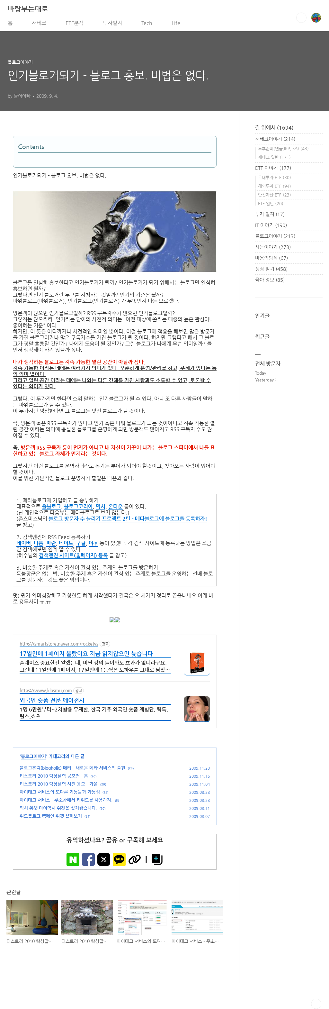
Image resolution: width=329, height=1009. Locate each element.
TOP (316, 1004)
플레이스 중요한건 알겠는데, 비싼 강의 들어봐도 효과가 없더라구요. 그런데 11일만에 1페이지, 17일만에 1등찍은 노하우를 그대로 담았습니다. (95, 667)
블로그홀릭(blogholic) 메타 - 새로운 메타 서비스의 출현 (72, 767)
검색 (301, 18)
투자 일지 (270, 214)
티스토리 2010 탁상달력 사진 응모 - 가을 (59, 783)
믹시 (100, 506)
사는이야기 (273, 247)
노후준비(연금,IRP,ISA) (283, 148)
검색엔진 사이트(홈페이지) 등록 (73, 555)
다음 (38, 543)
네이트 (66, 543)
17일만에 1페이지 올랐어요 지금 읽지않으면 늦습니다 (86, 653)
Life (176, 23)
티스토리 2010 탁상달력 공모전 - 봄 (54, 775)
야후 (93, 543)
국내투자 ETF (274, 177)
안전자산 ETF (274, 194)
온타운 (115, 506)
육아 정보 (270, 279)
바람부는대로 (28, 9)
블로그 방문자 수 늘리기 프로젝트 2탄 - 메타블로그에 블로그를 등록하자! (128, 519)
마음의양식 (271, 258)
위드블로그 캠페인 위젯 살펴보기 (51, 816)
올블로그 (51, 506)
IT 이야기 (271, 225)
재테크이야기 (275, 139)
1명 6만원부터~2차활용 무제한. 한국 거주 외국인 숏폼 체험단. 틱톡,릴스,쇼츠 (94, 713)
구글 (81, 543)
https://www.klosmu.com (46, 690)
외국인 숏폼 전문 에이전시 (52, 700)
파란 (51, 543)
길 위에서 (274, 127)
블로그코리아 (78, 506)
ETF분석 (75, 23)
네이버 (23, 543)
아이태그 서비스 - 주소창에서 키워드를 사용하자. (66, 800)
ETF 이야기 (273, 167)
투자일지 (112, 23)
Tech (146, 23)
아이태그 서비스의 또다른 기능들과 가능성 (60, 791)
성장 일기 (271, 268)
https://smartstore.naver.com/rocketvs (59, 643)
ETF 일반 (270, 203)
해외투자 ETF (274, 186)
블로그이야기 (33, 756)
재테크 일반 (274, 157)
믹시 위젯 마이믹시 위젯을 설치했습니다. (58, 808)
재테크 (39, 23)
